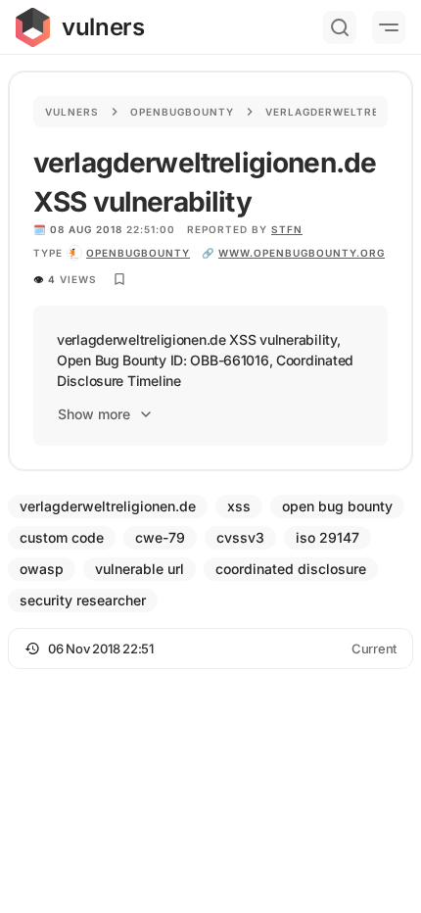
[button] (210, 648)
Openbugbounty (182, 112)
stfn (287, 229)
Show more (94, 414)
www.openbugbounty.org (301, 253)
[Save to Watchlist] (119, 279)
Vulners (72, 112)
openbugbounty (138, 253)
